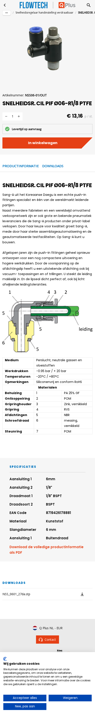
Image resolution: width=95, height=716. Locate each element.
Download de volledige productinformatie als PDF (47, 550)
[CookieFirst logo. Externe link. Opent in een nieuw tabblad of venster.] (5, 659)
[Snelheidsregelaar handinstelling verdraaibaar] (4, 5)
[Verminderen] (6, 116)
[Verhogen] (18, 116)
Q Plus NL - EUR (51, 628)
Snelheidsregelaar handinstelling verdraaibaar (44, 12)
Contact (50, 639)
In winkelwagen (42, 142)
